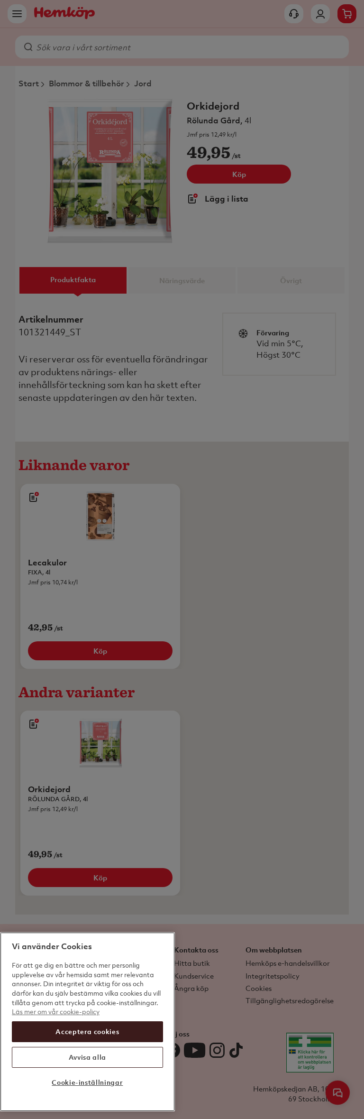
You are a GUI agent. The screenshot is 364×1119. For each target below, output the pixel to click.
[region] (87, 1021)
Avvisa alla (87, 1057)
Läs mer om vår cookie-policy (56, 1011)
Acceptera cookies (87, 1031)
